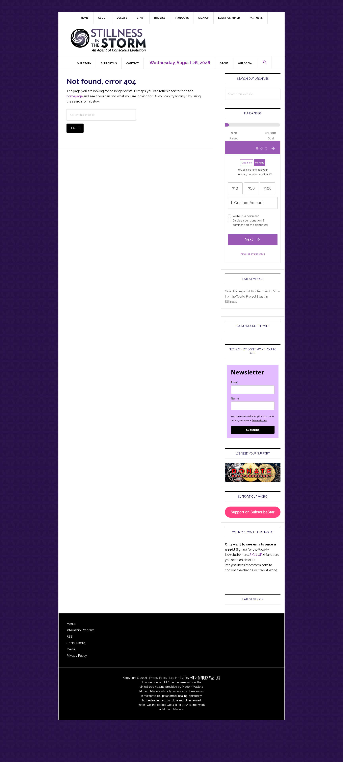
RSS (69, 636)
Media (70, 649)
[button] (265, 62)
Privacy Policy (259, 420)
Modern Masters (172, 709)
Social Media (75, 643)
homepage (74, 96)
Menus (71, 624)
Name (235, 398)
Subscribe (252, 430)
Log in (173, 677)
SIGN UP (256, 555)
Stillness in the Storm (174, 40)
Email (234, 382)
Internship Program (80, 630)
